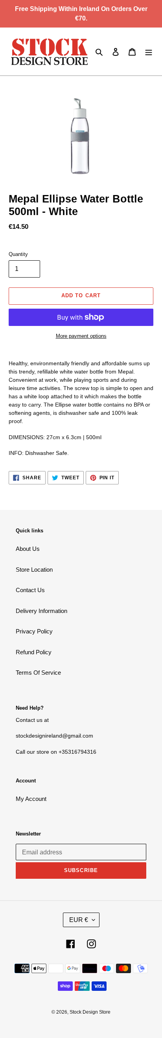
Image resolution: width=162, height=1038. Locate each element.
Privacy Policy (34, 631)
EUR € (78, 920)
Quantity (18, 254)
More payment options (81, 336)
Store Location (34, 569)
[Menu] (148, 51)
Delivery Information (41, 610)
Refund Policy (34, 652)
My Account (31, 798)
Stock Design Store (90, 1012)
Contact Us (30, 590)
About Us (28, 548)
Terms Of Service (38, 672)
